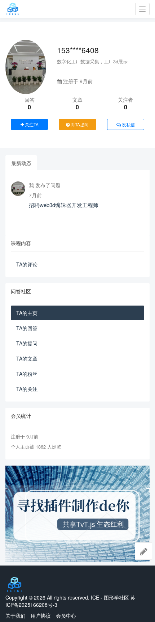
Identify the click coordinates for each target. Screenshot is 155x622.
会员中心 (66, 615)
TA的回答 (26, 328)
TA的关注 (26, 388)
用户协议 (41, 615)
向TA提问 (79, 124)
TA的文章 (26, 358)
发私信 (128, 124)
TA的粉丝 (26, 373)
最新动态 (21, 163)
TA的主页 (26, 312)
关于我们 (15, 615)
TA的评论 (26, 264)
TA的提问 (26, 343)
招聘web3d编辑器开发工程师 (63, 205)
